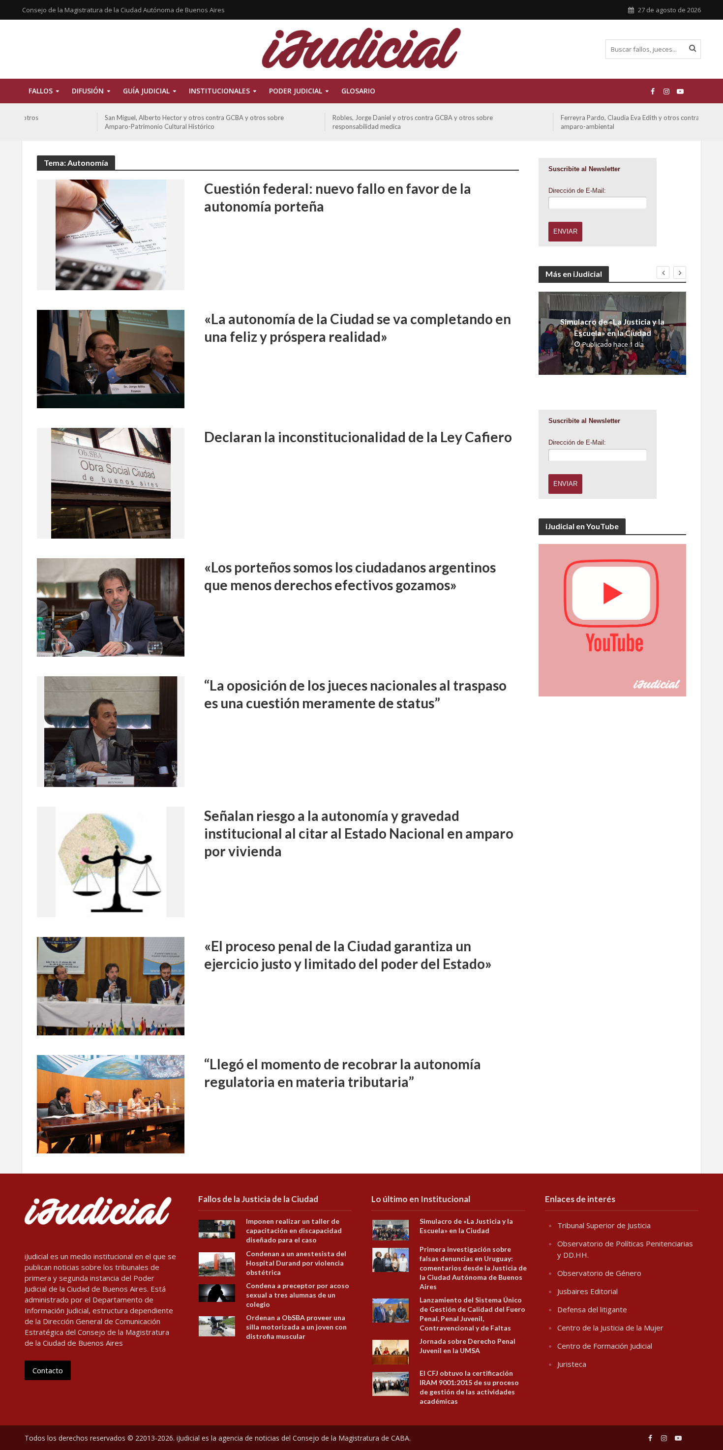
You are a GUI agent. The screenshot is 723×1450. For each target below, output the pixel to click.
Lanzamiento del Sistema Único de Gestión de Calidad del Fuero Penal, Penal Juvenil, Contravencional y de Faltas (472, 1314)
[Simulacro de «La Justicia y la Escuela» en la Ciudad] (390, 1229)
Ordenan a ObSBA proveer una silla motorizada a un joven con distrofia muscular (296, 1326)
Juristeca (571, 1364)
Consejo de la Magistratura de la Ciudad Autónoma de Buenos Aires (123, 9)
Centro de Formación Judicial (604, 1346)
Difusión (88, 90)
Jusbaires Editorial (587, 1291)
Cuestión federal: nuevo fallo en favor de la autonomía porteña (337, 197)
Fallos (41, 90)
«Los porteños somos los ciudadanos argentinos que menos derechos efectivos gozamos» (350, 576)
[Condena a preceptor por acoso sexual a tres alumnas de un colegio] (217, 1292)
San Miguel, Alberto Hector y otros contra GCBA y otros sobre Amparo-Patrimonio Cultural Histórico (121, 122)
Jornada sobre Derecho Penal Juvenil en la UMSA (467, 1346)
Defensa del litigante (592, 1309)
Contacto (47, 1370)
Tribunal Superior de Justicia (604, 1225)
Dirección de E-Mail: (577, 190)
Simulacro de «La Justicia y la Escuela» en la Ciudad (612, 327)
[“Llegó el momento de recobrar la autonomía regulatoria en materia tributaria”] (110, 1103)
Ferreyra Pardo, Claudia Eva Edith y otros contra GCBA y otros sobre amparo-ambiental (587, 122)
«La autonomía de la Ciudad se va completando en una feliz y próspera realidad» (357, 327)
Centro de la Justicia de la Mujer (610, 1327)
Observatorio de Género (599, 1273)
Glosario (358, 90)
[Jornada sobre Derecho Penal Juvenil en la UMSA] (390, 1351)
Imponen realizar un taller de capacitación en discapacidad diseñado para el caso (294, 1230)
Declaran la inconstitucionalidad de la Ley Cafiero (358, 436)
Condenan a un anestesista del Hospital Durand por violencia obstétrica (296, 1262)
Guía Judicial (146, 90)
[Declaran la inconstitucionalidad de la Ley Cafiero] (111, 482)
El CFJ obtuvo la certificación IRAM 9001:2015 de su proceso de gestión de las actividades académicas (469, 1387)
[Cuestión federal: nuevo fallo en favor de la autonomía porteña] (111, 234)
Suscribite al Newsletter (584, 169)
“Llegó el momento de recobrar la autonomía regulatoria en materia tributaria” (342, 1073)
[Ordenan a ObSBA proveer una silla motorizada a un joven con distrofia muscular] (217, 1325)
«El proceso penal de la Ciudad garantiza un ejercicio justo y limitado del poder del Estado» (348, 954)
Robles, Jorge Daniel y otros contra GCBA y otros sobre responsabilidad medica (340, 122)
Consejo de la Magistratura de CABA (351, 1438)
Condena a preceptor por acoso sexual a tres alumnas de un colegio (297, 1294)
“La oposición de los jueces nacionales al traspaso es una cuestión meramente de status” (355, 694)
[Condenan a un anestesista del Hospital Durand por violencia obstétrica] (217, 1263)
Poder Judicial (295, 90)
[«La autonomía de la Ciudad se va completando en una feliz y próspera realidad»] (110, 358)
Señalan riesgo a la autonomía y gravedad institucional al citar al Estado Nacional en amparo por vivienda (358, 833)
